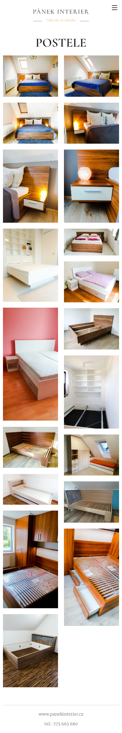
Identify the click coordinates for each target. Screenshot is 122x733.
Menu (115, 7)
